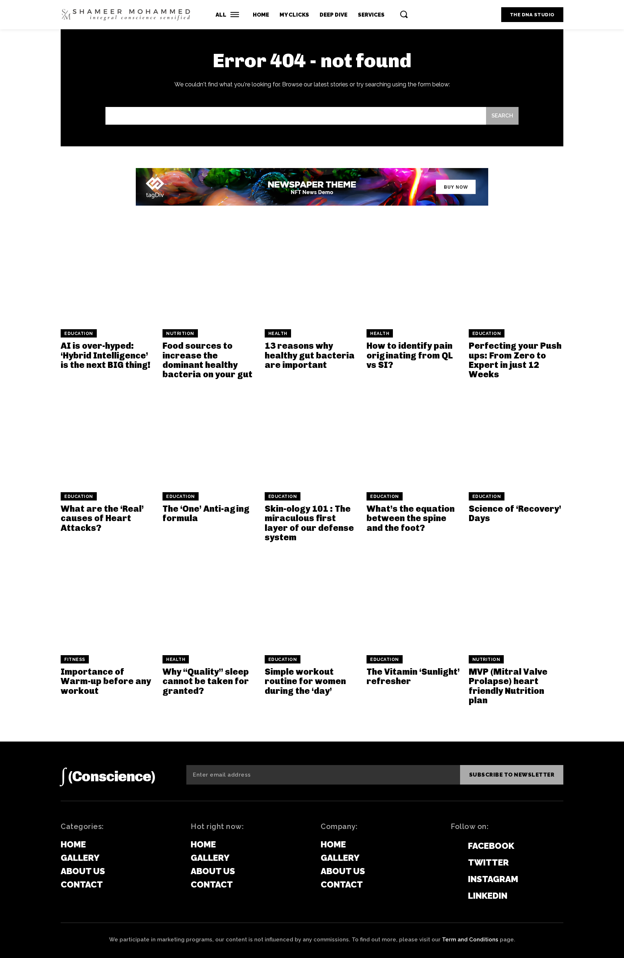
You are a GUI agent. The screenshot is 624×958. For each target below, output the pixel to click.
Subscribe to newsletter (512, 775)
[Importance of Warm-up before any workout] (108, 600)
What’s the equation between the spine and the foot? (411, 518)
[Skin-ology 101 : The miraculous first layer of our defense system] (312, 437)
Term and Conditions (470, 939)
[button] (403, 14)
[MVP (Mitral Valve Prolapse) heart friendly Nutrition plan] (516, 600)
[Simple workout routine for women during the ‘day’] (312, 600)
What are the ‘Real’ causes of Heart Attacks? (102, 518)
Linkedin (487, 895)
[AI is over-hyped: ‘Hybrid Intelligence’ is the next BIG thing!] (108, 274)
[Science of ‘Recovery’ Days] (516, 437)
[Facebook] (454, 846)
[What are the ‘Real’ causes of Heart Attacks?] (108, 437)
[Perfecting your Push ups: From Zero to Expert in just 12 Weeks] (516, 274)
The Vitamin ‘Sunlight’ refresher (413, 676)
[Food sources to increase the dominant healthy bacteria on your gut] (209, 274)
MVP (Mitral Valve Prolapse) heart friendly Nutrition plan (508, 685)
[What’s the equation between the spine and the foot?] (414, 437)
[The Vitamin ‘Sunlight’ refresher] (414, 600)
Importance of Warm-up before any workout (106, 681)
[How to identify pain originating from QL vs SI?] (414, 274)
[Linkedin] (454, 896)
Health (277, 333)
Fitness (74, 659)
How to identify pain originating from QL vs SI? (410, 355)
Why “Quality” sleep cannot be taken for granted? (205, 681)
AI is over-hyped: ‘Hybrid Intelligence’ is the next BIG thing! (106, 355)
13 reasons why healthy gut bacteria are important (310, 355)
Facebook (491, 846)
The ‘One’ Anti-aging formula (206, 513)
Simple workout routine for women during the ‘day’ (305, 681)
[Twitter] (454, 862)
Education (78, 333)
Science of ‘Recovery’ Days (515, 513)
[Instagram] (454, 879)
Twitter (488, 862)
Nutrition (180, 333)
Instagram (493, 879)
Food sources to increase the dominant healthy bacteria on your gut (207, 359)
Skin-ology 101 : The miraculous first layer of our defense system (309, 522)
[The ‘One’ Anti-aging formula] (209, 437)
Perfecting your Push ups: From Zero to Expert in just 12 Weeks (515, 359)
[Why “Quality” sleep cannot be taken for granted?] (209, 600)
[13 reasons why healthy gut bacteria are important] (312, 274)
